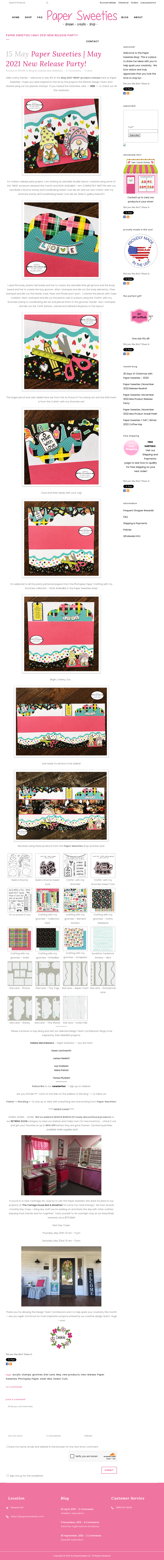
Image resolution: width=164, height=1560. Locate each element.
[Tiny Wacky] (47, 1008)
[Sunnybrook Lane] (103, 973)
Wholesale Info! (131, 536)
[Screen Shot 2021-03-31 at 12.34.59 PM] (75, 900)
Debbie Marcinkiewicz (50, 70)
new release (88, 1374)
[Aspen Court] (75, 973)
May (58, 1374)
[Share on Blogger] (10, 1364)
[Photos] (20, 973)
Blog (31, 70)
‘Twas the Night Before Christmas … (81, 1526)
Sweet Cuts (60, 1378)
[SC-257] (103, 865)
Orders (134, 2)
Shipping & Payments (135, 523)
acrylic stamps (21, 1374)
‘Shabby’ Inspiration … (73, 1513)
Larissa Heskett (61, 1058)
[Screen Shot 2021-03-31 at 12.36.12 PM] (75, 938)
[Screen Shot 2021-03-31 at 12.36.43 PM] (103, 900)
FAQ (125, 517)
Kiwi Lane (49, 1374)
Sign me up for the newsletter (26, 1475)
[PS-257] (75, 865)
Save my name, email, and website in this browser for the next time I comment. (54, 1446)
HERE (92, 86)
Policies (127, 529)
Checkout (123, 2)
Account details (108, 2)
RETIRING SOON (19, 1121)
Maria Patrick (61, 1070)
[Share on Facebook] (7, 1364)
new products (71, 1374)
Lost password (148, 2)
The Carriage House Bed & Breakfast (42, 1205)
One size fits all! (140, 338)
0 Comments (73, 70)
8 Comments (91, 1522)
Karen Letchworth (61, 1050)
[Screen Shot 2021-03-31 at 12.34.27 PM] (47, 900)
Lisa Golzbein (61, 1066)
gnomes (37, 1374)
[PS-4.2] (20, 900)
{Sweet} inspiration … (73, 1539)
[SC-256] (47, 865)
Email (131, 127)
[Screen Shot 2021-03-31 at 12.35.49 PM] (20, 938)
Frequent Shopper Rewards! (138, 510)
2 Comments (86, 1509)
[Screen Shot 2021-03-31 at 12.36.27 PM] (47, 938)
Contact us (133, 197)
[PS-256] (20, 865)
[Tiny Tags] (47, 973)
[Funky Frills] (75, 1008)
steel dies (46, 1378)
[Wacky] (20, 1008)
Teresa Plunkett (61, 1078)
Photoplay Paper (28, 1378)
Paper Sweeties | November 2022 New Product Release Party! (138, 399)
